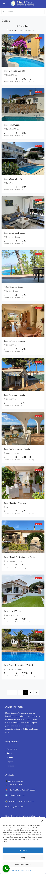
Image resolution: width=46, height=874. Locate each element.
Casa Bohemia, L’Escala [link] (14, 70)
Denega (23, 857)
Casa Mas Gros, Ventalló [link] (15, 503)
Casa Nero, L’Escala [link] (12, 611)
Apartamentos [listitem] (13, 749)
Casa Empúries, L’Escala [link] (14, 233)
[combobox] (28, 30)
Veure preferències (23, 864)
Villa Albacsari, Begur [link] (13, 287)
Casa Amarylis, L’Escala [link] (14, 395)
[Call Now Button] (6, 868)
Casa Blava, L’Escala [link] (13, 179)
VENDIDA (38, 38)
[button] (42, 820)
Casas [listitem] (9, 753)
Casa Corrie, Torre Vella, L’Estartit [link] (18, 665)
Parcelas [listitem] (10, 766)
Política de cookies (18, 870)
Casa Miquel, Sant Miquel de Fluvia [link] (19, 557)
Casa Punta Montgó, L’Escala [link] (17, 449)
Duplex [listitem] (10, 761)
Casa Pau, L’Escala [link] (12, 124)
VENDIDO (38, 254)
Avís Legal (29, 870)
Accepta (23, 850)
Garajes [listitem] (10, 757)
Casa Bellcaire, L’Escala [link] (14, 341)
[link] (23, 50)
